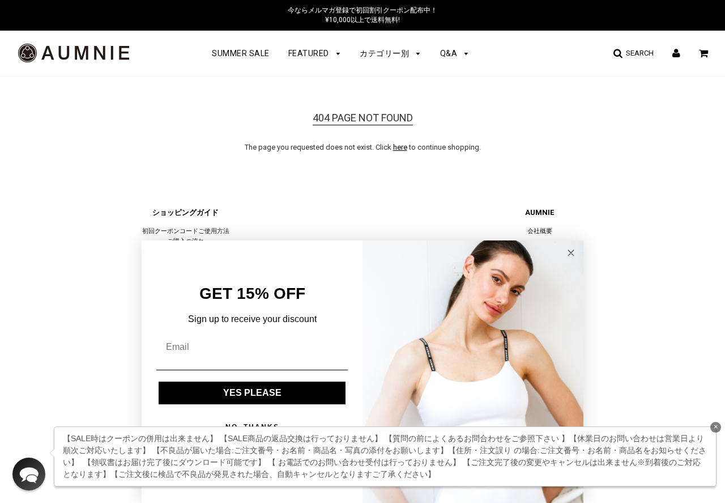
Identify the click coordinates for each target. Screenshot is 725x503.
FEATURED (309, 53)
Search (638, 53)
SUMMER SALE (241, 53)
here (400, 147)
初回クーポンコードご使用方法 (185, 231)
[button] (28, 474)
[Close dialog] (571, 253)
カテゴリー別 (385, 53)
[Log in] (676, 53)
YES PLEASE (252, 393)
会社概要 (539, 231)
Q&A (449, 53)
